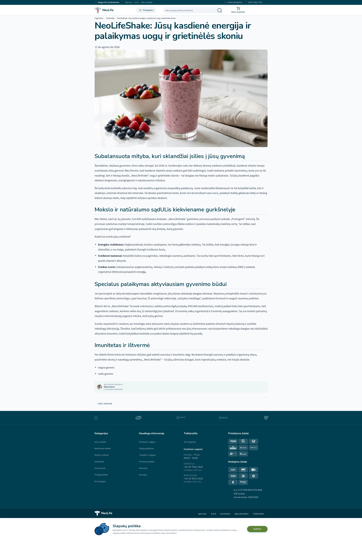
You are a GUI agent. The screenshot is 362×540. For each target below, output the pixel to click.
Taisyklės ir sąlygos (147, 455)
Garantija (143, 474)
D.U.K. (136, 2)
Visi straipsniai (190, 441)
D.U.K (213, 513)
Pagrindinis (99, 18)
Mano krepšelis (238, 12)
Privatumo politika (146, 461)
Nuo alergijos (100, 481)
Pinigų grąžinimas (146, 448)
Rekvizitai (143, 468)
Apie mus (128, 2)
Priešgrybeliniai (101, 474)
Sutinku (257, 528)
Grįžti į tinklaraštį (105, 403)
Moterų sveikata (102, 455)
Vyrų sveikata (100, 441)
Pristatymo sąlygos (147, 441)
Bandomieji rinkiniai (103, 448)
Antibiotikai (99, 461)
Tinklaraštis (110, 18)
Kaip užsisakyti (146, 2)
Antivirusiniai (100, 468)
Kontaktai (225, 513)
